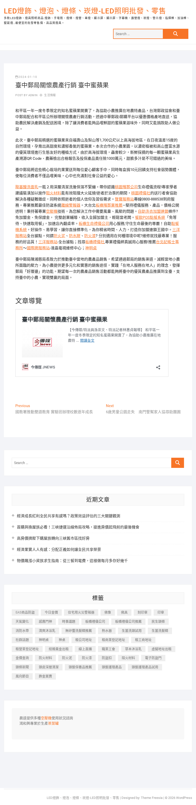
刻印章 (143, 612)
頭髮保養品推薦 (80, 667)
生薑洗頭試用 (132, 630)
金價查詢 (22, 658)
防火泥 (59, 236)
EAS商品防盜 (25, 612)
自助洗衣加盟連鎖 (153, 211)
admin (33, 95)
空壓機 (51, 211)
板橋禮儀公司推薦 (128, 621)
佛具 (124, 612)
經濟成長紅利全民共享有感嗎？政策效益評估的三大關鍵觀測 (68, 516)
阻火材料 (53, 193)
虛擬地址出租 (162, 649)
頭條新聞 (22, 667)
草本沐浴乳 (133, 649)
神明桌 (91, 248)
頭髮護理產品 (112, 667)
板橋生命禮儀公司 (94, 223)
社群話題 (22, 640)
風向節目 (22, 676)
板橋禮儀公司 (95, 621)
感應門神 (45, 621)
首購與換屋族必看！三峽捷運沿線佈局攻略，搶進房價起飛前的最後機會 (78, 527)
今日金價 (51, 612)
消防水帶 (22, 630)
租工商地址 (143, 640)
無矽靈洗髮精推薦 (78, 630)
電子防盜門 (153, 658)
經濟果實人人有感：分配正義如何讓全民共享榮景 (59, 549)
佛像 (107, 612)
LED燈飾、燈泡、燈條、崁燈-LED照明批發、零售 (85, 11)
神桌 (62, 640)
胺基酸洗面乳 (26, 187)
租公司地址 (83, 640)
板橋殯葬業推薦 (109, 205)
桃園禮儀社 (140, 193)
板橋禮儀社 (94, 242)
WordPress (184, 798)
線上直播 (85, 649)
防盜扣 (107, 658)
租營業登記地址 (27, 649)
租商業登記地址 (113, 640)
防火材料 (45, 658)
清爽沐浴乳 (47, 630)
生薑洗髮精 (160, 630)
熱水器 (107, 630)
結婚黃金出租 (59, 649)
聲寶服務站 (124, 199)
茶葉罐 (53, 724)
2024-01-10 (27, 77)
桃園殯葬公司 (126, 187)
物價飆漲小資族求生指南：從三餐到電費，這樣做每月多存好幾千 (72, 560)
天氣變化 (22, 621)
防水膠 (74, 236)
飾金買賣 (45, 676)
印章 (160, 612)
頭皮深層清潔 (49, 667)
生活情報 (50, 95)
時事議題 (68, 621)
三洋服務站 (47, 242)
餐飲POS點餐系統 (150, 217)
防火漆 (90, 236)
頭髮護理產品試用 (145, 667)
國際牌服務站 (38, 248)
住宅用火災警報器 (81, 612)
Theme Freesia (152, 798)
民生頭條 (158, 621)
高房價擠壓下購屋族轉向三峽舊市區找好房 (53, 538)
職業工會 (108, 649)
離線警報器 (70, 205)
